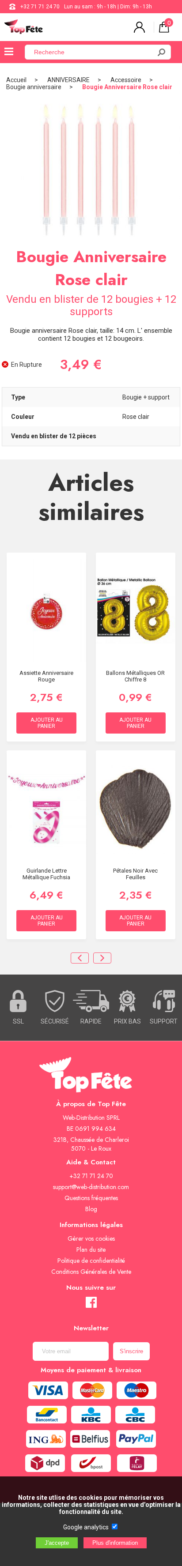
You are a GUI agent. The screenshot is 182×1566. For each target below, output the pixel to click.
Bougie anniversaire (33, 86)
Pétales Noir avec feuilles (135, 874)
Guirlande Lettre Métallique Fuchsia (46, 874)
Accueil (16, 79)
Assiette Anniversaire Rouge (46, 676)
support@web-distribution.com (91, 1186)
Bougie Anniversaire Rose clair (127, 86)
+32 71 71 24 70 (40, 7)
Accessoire (125, 79)
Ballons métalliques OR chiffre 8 (135, 676)
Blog (91, 1209)
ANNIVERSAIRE (68, 79)
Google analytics (86, 1527)
